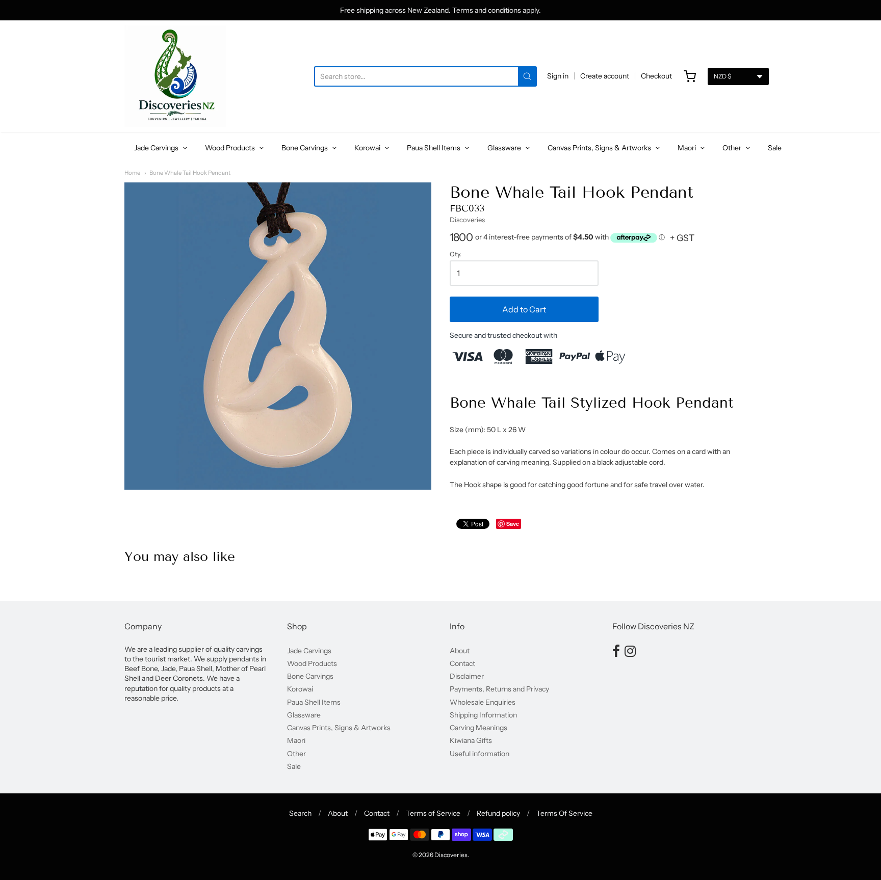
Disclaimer (467, 676)
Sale (775, 147)
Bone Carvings (305, 147)
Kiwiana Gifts (471, 740)
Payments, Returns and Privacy (499, 689)
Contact (462, 663)
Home (132, 172)
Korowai (368, 147)
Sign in (557, 76)
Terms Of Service (564, 813)
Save (512, 523)
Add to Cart (524, 309)
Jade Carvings (157, 147)
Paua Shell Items (434, 147)
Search (300, 813)
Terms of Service (433, 813)
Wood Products (230, 147)
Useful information (479, 753)
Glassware (505, 147)
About (460, 650)
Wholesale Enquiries (482, 702)
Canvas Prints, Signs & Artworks (600, 147)
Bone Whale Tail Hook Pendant (189, 172)
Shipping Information (483, 714)
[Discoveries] (175, 76)
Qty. (455, 254)
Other (732, 147)
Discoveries (467, 220)
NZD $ (722, 76)
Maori (687, 147)
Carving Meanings (478, 727)
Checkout (656, 76)
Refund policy (498, 813)
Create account (604, 76)
